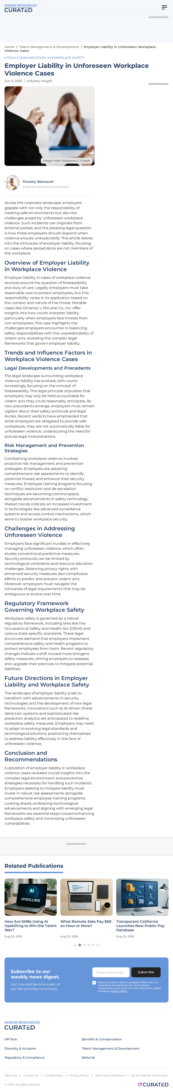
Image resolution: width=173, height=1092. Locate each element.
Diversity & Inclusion (20, 1048)
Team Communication (26, 58)
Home (9, 47)
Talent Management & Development (49, 47)
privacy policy (119, 991)
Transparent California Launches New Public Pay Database (140, 925)
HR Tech (11, 1039)
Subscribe (146, 972)
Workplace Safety (67, 58)
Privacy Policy (79, 1075)
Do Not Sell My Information (149, 1075)
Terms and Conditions (110, 1075)
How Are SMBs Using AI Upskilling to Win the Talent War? (31, 925)
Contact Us (31, 1075)
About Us (11, 1075)
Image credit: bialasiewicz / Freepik (66, 160)
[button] (75, 945)
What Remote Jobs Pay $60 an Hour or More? (86, 923)
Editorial (88, 1057)
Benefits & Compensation (102, 1039)
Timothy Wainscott (38, 182)
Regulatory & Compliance (25, 1057)
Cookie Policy (54, 1075)
